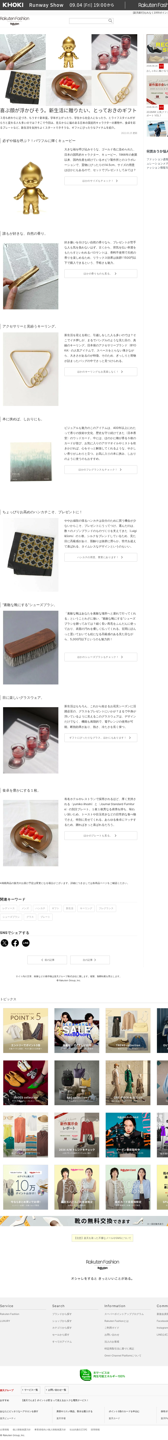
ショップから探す (62, 1320)
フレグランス (106, 908)
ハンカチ (40, 908)
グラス (30, 916)
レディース (8, 908)
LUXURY (5, 1320)
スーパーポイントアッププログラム (124, 1313)
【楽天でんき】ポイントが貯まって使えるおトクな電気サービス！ (55, 1400)
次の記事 (90, 959)
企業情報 (4, 1429)
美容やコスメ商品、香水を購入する (75, 1411)
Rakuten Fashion (32, 21)
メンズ (25, 908)
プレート (45, 916)
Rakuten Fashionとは (116, 1320)
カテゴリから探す (62, 1327)
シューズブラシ (11, 916)
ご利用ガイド (111, 1327)
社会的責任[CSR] (78, 1429)
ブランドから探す (62, 1313)
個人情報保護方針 (22, 1429)
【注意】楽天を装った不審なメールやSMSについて (102, 1237)
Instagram (162, 1327)
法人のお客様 (111, 1341)
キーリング (86, 908)
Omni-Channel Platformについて (122, 1355)
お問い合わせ (111, 1334)
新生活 (69, 908)
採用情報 (95, 1429)
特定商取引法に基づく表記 (119, 1348)
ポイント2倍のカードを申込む (124, 1411)
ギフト (55, 908)
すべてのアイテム (62, 1341)
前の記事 (47, 959)
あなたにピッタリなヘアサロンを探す (19, 1411)
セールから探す (60, 1334)
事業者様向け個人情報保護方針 (50, 1429)
